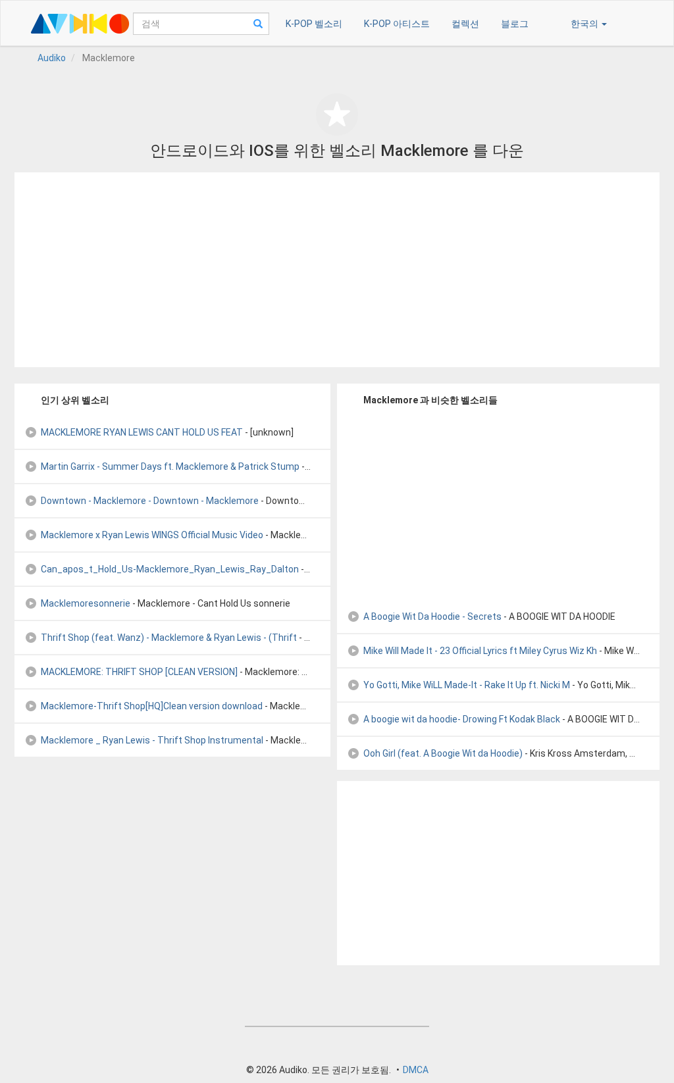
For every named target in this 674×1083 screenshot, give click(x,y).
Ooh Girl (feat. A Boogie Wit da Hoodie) (443, 753)
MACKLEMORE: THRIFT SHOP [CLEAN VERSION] (139, 672)
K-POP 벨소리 (314, 23)
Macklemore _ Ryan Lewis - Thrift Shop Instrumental (152, 740)
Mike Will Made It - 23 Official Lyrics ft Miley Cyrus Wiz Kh (480, 650)
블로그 (515, 23)
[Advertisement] (337, 270)
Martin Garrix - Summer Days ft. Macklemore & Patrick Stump (170, 466)
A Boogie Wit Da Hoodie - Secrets (432, 616)
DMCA (415, 1070)
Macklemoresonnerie (85, 603)
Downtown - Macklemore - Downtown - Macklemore (150, 500)
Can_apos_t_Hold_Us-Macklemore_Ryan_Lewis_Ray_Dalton (170, 569)
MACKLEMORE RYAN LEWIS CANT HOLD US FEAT (142, 432)
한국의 (585, 23)
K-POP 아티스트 (397, 23)
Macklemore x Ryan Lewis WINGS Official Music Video (152, 535)
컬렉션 (465, 23)
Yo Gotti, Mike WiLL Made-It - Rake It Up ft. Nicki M (466, 685)
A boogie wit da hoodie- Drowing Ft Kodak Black (461, 719)
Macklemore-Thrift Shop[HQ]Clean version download (152, 706)
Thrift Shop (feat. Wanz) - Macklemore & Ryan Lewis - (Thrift (169, 637)
